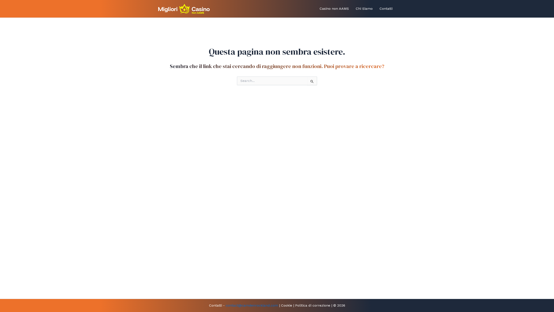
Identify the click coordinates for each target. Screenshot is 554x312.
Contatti (386, 8)
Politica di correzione (312, 305)
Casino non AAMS (334, 8)
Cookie (286, 305)
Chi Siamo (364, 8)
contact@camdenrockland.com (252, 305)
